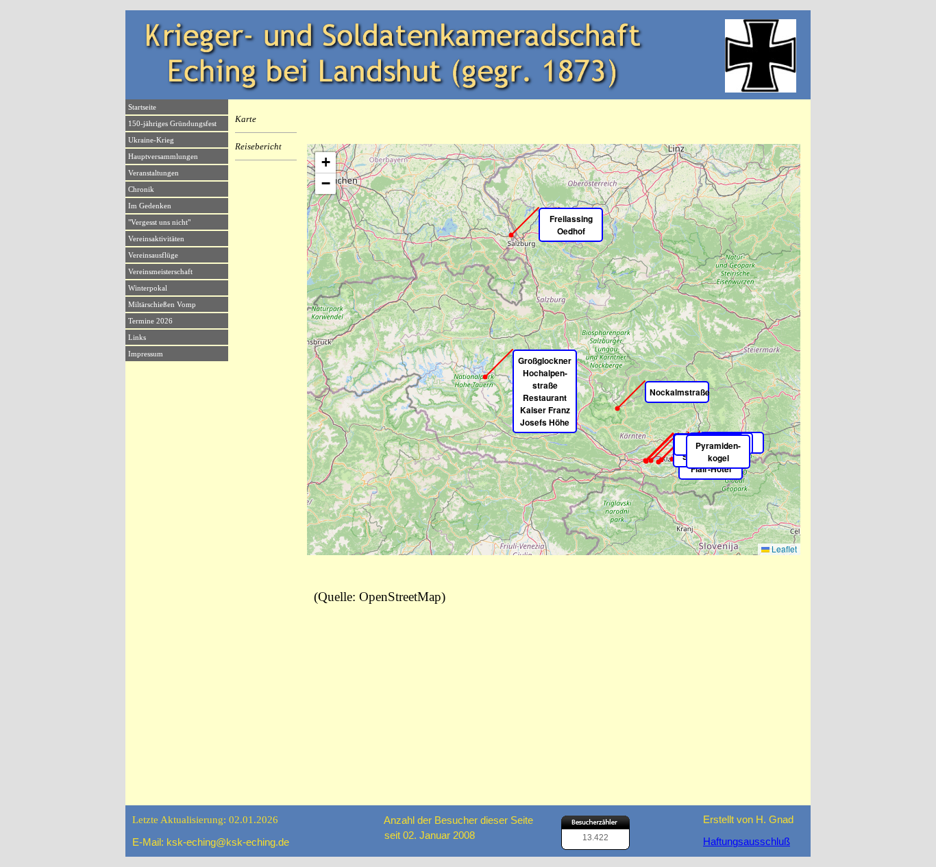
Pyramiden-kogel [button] (718, 451)
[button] (325, 162)
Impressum (145, 354)
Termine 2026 (150, 321)
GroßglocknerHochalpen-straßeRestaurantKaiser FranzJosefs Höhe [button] (544, 391)
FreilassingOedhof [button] (571, 224)
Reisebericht (258, 146)
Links (137, 337)
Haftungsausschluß (746, 841)
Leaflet (783, 548)
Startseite (142, 107)
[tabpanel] (210, 819)
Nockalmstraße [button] (679, 392)
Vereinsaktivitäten (156, 239)
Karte (245, 119)
